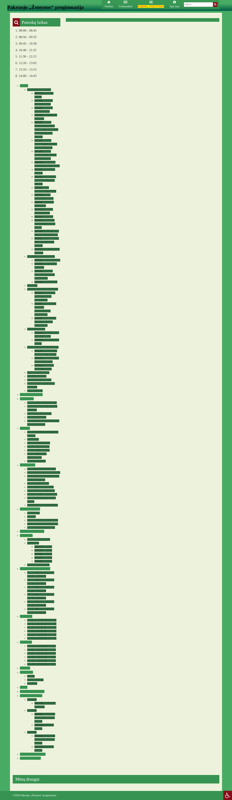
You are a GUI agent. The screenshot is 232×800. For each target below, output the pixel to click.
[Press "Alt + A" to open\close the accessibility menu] (227, 795)
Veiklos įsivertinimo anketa (41, 469)
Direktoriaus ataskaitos (38, 380)
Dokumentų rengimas (32, 754)
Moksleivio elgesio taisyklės (41, 402)
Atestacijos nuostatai (37, 483)
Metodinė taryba (51, 260)
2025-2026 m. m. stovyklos (41, 620)
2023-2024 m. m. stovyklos (41, 627)
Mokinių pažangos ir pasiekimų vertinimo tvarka (45, 144)
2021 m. (47, 554)
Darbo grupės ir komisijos (40, 256)
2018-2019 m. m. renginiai (41, 664)
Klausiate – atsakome (38, 450)
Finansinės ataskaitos (37, 372)
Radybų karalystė (36, 461)
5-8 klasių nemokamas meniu (42, 524)
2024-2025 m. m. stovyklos (41, 623)
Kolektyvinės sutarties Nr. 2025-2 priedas (45, 180)
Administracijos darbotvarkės (42, 289)
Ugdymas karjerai (36, 417)
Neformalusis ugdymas (39, 413)
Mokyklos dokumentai (38, 89)
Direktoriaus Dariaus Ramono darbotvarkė (44, 296)
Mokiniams (26, 398)
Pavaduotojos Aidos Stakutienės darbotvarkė (45, 322)
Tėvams (24, 428)
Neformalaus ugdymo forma (41, 494)
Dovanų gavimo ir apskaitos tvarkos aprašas (46, 242)
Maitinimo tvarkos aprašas (40, 527)
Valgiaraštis (33, 513)
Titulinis (108, 6)
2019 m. (47, 561)
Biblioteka (26, 535)
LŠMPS (24, 668)
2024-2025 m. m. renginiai (41, 646)
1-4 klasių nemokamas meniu (42, 520)
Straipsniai (32, 543)
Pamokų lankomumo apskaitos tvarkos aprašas (45, 155)
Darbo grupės (49, 282)
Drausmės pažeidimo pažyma (42, 505)
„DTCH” (31, 683)
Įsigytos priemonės (30, 695)
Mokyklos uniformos (38, 446)
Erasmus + (26, 672)
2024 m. (31, 732)
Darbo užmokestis (36, 376)
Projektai (31, 285)
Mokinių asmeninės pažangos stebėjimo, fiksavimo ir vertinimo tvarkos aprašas (46, 129)
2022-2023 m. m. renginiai (41, 649)
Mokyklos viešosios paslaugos (42, 347)
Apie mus (174, 6)
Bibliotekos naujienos (38, 539)
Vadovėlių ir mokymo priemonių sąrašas (44, 718)
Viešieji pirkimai (35, 329)
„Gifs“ (30, 676)
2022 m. (47, 550)
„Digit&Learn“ (35, 679)
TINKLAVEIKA (30, 758)
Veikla (23, 85)
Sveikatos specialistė (31, 531)
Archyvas (25, 642)
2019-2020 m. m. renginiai (41, 660)
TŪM (23, 687)
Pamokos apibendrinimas (40, 487)
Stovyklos (25, 616)
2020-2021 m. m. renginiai (41, 657)
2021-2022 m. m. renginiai (41, 653)
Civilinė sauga (34, 390)
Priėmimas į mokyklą (38, 443)
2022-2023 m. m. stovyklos (41, 631)
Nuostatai (47, 216)
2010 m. (47, 557)
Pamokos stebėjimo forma (40, 490)
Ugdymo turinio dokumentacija (43, 472)
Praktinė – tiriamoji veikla (34, 568)
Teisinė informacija (31, 394)
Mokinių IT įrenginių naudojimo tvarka (44, 224)
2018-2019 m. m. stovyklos (41, 638)
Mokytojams (27, 464)
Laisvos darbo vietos (32, 691)
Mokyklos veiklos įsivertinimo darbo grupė (44, 275)
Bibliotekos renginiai (38, 565)
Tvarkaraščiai (125, 6)
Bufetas (31, 516)
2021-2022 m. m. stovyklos (41, 634)
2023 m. (47, 546)
